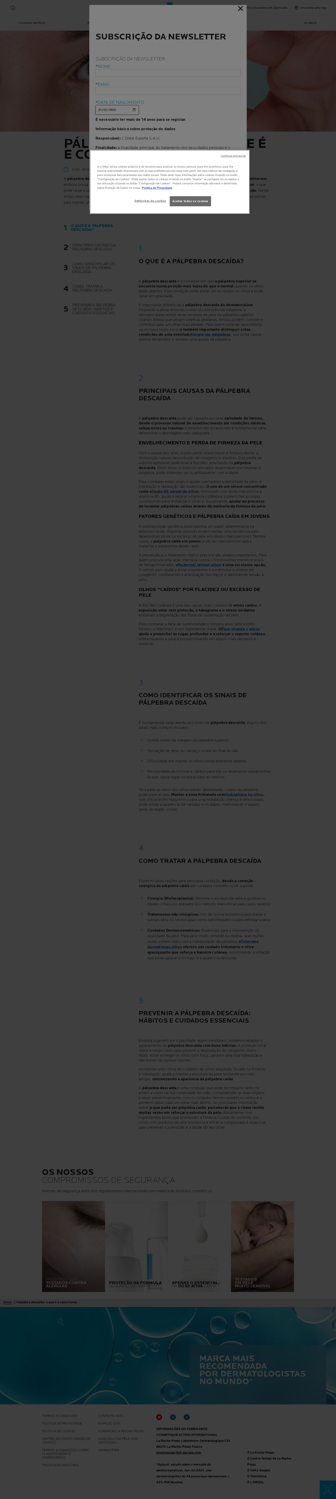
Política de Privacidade (157, 188)
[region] (170, 182)
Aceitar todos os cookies (190, 201)
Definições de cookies (150, 201)
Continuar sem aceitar (233, 156)
